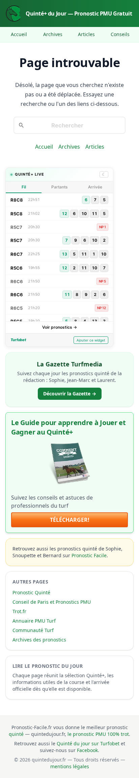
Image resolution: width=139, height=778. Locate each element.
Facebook (87, 750)
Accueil (19, 34)
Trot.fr (19, 611)
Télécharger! (69, 519)
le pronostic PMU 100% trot (98, 734)
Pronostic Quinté (31, 592)
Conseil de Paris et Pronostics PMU (51, 602)
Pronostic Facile (89, 555)
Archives (52, 34)
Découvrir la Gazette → (69, 393)
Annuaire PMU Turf (34, 621)
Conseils (120, 34)
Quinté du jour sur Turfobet (88, 743)
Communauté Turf (33, 630)
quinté (16, 734)
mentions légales (69, 766)
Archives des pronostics (39, 639)
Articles (86, 34)
